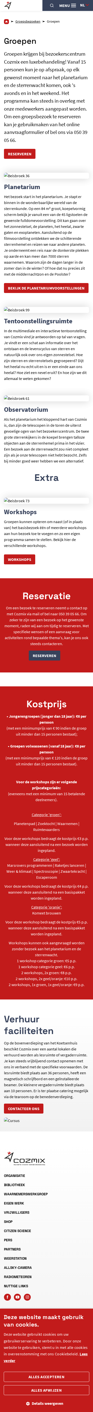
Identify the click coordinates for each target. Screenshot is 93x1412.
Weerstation (15, 1258)
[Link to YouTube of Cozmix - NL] (17, 1297)
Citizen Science (17, 1231)
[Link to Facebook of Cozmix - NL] (7, 1297)
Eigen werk (14, 1203)
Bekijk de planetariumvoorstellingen (46, 288)
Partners (12, 1249)
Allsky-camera (18, 1267)
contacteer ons (23, 1108)
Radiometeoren (17, 1277)
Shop (8, 1221)
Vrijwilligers (16, 1212)
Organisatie (14, 1175)
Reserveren (19, 153)
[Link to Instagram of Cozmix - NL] (27, 1297)
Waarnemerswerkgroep (26, 1194)
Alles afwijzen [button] (46, 1390)
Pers (8, 1240)
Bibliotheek (14, 1185)
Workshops (19, 559)
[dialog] (46, 1360)
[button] (46, 1403)
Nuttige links (16, 1286)
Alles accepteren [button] (46, 1376)
